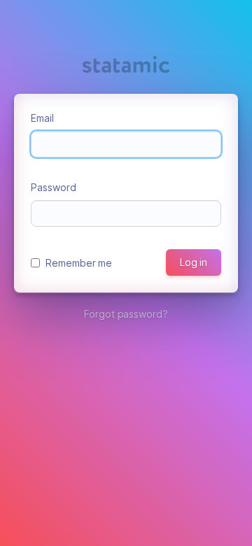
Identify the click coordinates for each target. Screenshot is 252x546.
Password (53, 187)
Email (42, 118)
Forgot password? (126, 314)
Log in (193, 262)
